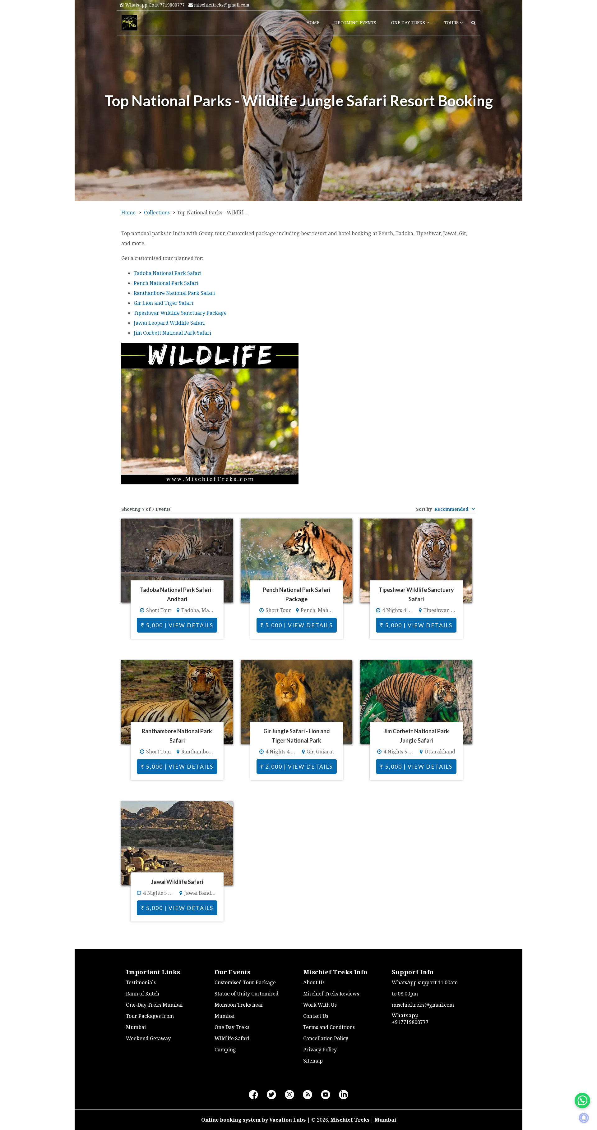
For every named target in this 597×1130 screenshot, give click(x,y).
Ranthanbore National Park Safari (174, 293)
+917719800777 (410, 1022)
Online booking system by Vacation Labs (254, 1119)
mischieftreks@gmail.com (221, 5)
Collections (157, 212)
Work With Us (320, 1004)
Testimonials (141, 982)
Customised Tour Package (245, 982)
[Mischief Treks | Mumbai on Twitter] (271, 1095)
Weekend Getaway (148, 1038)
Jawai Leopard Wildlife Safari (169, 322)
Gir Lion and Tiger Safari (163, 303)
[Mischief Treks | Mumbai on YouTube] (325, 1095)
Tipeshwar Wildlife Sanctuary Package (180, 312)
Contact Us (315, 1016)
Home (128, 212)
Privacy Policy (320, 1049)
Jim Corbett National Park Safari (172, 332)
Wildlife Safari (232, 1038)
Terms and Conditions (329, 1027)
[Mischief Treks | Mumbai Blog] (307, 1095)
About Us (314, 982)
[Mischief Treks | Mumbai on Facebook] (253, 1095)
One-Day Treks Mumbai (154, 1004)
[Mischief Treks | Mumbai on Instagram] (289, 1095)
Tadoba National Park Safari (167, 273)
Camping (225, 1049)
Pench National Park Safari (166, 283)
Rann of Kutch (142, 993)
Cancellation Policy (325, 1038)
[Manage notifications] (584, 1118)
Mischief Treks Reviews (331, 993)
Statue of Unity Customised (247, 993)
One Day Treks (232, 1027)
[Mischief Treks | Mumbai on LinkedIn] (343, 1095)
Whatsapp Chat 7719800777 (154, 5)
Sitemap (313, 1060)
